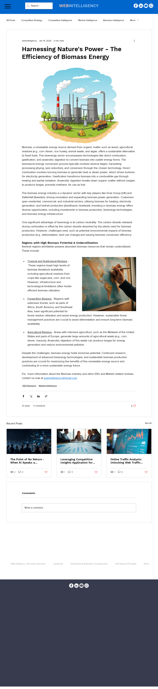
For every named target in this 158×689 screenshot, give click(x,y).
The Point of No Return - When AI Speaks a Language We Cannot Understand (27, 461)
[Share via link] (46, 396)
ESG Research (29, 385)
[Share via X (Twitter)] (30, 396)
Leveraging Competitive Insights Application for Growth (76, 461)
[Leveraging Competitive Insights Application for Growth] (79, 441)
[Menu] (7, 6)
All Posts (10, 20)
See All (148, 423)
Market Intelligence (87, 20)
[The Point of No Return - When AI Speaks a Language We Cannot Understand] (29, 441)
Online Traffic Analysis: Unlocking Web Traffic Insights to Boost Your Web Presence (126, 461)
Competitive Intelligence (60, 20)
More (132, 20)
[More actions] (134, 41)
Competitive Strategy (31, 20)
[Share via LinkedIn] (38, 396)
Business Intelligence (113, 20)
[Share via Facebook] (23, 396)
